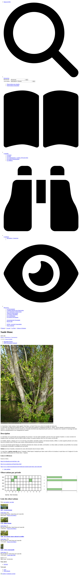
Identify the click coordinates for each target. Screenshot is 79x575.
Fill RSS (6, 564)
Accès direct (7, 81)
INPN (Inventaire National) (10, 343)
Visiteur (3, 328)
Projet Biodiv (7, 571)
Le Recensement (11, 309)
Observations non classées (13, 84)
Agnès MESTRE (11, 555)
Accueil (8, 328)
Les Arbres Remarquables (13, 159)
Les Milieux (10, 160)
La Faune (9, 155)
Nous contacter (10, 325)
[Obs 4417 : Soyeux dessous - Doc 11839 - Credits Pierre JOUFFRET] (4, 508)
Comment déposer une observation (15, 310)
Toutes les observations (12, 313)
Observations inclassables (13, 85)
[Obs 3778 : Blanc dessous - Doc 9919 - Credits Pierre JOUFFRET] (4, 522)
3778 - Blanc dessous (6, 523)
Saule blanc (3, 512)
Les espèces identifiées (12, 314)
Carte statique (7, 469)
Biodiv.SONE (7, 2)
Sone (5, 569)
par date (12, 502)
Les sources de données (12, 317)
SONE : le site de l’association (14, 324)
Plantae (2, 337)
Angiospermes (14, 337)
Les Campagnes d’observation (14, 311)
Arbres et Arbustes (21, 328)
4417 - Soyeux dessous (6, 510)
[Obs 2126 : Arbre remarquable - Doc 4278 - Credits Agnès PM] (2, 548)
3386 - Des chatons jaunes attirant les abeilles (12, 536)
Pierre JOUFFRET (11, 515)
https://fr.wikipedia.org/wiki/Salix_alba (10, 461)
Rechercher (7, 79)
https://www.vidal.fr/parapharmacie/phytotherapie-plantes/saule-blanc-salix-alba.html (21, 466)
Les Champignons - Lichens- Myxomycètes (17, 157)
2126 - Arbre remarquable (7, 549)
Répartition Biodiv (8, 341)
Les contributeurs (11, 316)
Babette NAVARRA (8, 339)
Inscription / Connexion (12, 238)
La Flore (9, 156)
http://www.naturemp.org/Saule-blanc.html (11, 464)
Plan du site (9, 321)
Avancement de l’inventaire (13, 320)
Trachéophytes (7, 337)
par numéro (6, 502)
